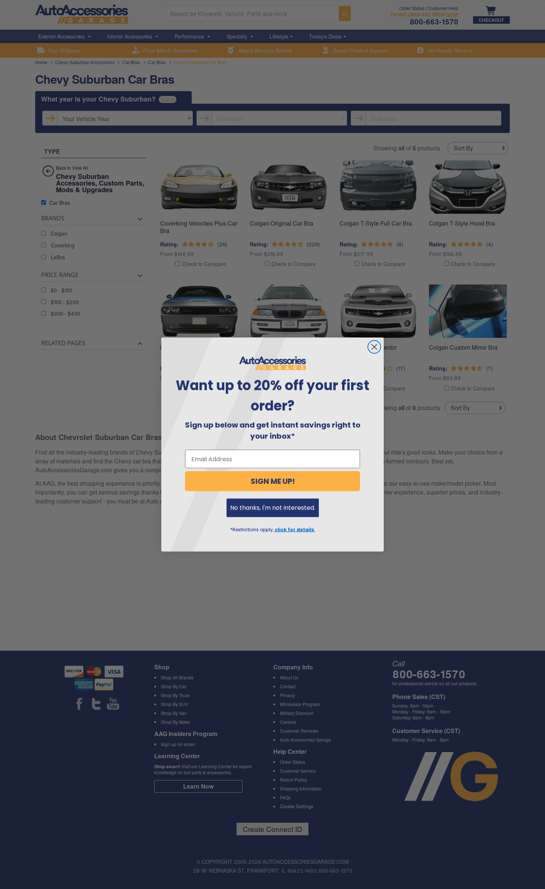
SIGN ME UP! (273, 481)
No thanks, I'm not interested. (272, 507)
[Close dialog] (374, 346)
